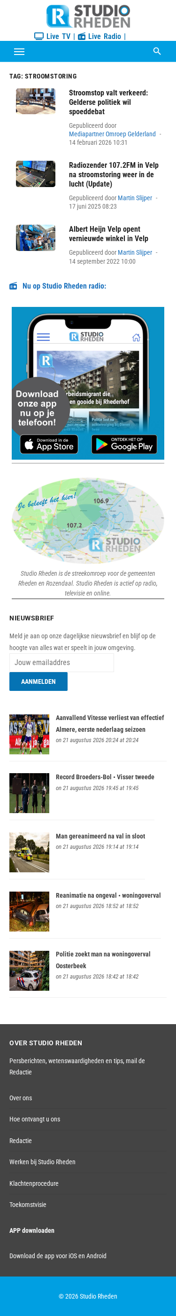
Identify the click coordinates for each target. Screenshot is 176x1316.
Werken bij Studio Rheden (42, 1162)
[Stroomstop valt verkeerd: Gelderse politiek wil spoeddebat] (35, 101)
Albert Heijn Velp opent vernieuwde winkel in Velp (108, 234)
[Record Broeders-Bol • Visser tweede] (29, 811)
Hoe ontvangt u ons (34, 1119)
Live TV (57, 36)
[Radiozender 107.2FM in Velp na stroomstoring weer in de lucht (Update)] (35, 174)
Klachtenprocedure (34, 1183)
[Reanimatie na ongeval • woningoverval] (29, 929)
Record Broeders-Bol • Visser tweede (105, 777)
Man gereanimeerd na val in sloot (100, 836)
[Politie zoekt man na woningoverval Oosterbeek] (29, 988)
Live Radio (103, 36)
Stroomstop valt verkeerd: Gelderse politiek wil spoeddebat (108, 102)
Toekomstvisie (27, 1204)
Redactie (20, 1140)
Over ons (20, 1098)
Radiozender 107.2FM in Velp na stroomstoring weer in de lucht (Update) (114, 174)
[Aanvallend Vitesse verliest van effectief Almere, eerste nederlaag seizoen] (29, 752)
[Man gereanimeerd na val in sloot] (29, 870)
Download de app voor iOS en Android (58, 1256)
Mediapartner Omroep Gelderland (112, 134)
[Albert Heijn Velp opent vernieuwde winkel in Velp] (35, 238)
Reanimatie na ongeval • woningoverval (108, 895)
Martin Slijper (135, 198)
